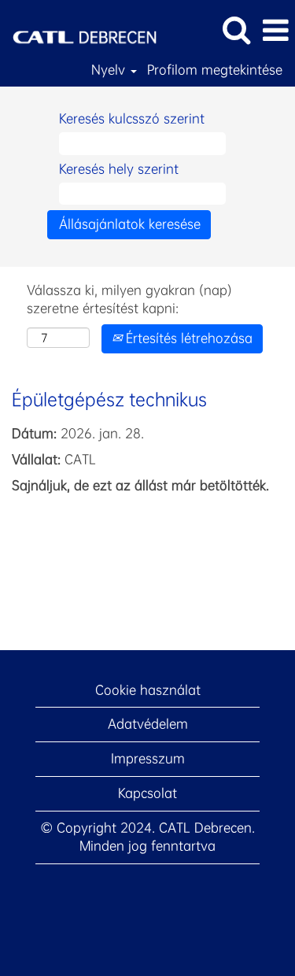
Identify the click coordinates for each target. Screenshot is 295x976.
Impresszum (148, 758)
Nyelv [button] (110, 70)
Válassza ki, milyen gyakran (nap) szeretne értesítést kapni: (129, 299)
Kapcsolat (147, 793)
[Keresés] (236, 30)
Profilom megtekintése (214, 70)
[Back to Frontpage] (78, 29)
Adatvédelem (148, 723)
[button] (275, 31)
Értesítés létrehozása (187, 338)
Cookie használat (148, 690)
